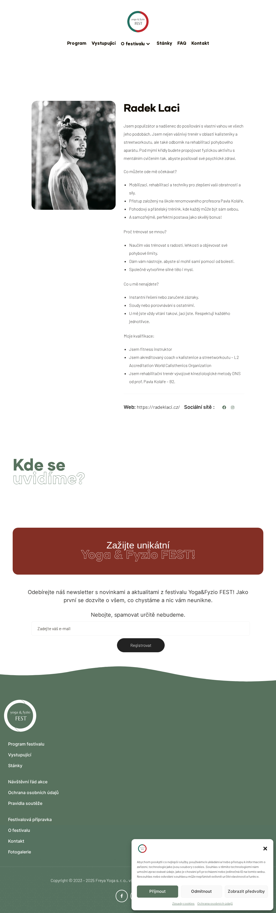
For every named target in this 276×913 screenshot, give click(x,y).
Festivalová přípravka (30, 819)
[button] (265, 848)
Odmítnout (201, 891)
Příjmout (157, 891)
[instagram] (232, 407)
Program (76, 43)
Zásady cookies (183, 903)
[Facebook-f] (122, 896)
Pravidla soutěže (25, 803)
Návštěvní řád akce (27, 781)
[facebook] (224, 407)
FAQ (181, 43)
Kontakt (200, 43)
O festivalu (133, 43)
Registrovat (140, 645)
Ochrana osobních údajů (215, 903)
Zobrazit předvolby (246, 891)
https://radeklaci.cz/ (158, 407)
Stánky (164, 43)
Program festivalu (26, 744)
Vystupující (104, 43)
